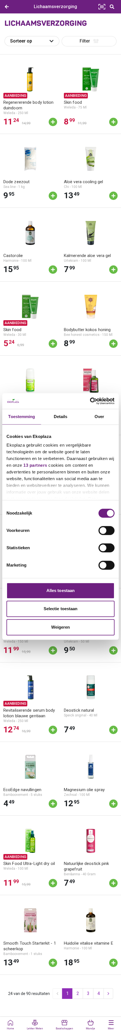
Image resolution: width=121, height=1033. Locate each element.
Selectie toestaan (61, 608)
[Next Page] (108, 993)
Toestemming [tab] (21, 416)
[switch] (106, 530)
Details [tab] (61, 416)
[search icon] (111, 6)
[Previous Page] (57, 993)
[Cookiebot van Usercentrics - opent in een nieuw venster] (90, 401)
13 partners (35, 465)
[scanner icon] (101, 6)
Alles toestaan (60, 590)
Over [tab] (99, 416)
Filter (85, 41)
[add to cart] (53, 122)
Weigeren (60, 627)
